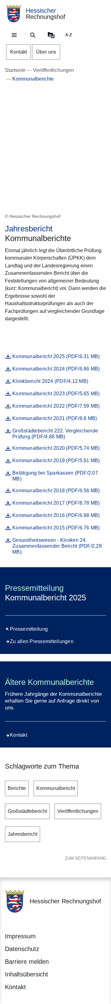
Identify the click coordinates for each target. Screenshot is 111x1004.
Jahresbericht (22, 834)
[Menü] (14, 35)
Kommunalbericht (55, 788)
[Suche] (32, 35)
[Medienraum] (51, 35)
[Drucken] (58, 334)
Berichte (17, 788)
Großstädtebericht (27, 811)
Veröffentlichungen (77, 811)
